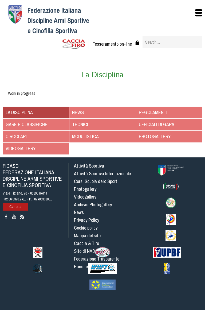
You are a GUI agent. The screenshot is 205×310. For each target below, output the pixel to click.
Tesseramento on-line (112, 44)
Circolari (16, 136)
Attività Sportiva (89, 165)
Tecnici (80, 124)
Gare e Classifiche (27, 124)
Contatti (15, 206)
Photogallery (155, 136)
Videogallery (21, 148)
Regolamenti (153, 112)
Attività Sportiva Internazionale (102, 173)
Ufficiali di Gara (156, 124)
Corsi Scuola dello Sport (95, 181)
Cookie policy (85, 227)
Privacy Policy (86, 220)
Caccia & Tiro (86, 243)
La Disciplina (19, 112)
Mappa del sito (87, 235)
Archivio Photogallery (93, 204)
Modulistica (85, 136)
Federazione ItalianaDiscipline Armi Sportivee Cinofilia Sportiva (58, 20)
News (78, 112)
